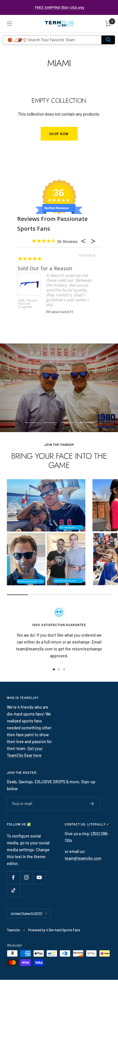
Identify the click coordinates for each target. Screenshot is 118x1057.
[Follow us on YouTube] (39, 877)
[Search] (108, 40)
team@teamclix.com (83, 858)
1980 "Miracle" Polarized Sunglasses (28, 304)
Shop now (59, 134)
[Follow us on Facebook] (13, 877)
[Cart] (108, 23)
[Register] (91, 804)
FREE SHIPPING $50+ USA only (59, 7)
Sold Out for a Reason (44, 268)
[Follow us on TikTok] (13, 890)
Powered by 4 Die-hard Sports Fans (54, 930)
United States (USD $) (26, 914)
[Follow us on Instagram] (26, 877)
